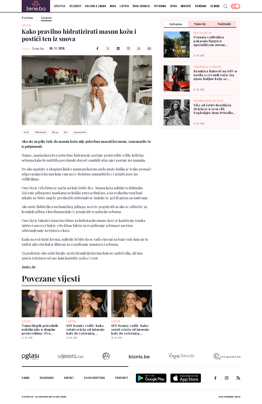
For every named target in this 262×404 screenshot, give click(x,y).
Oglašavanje (47, 378)
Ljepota (124, 6)
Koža (26, 132)
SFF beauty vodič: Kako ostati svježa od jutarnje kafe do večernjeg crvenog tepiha (85, 329)
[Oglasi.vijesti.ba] (30, 356)
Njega (55, 132)
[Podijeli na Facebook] (97, 48)
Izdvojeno (175, 24)
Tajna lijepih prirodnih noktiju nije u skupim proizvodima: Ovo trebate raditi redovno (40, 329)
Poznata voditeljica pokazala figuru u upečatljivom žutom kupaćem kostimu (209, 41)
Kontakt (69, 378)
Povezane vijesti (51, 278)
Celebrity (75, 6)
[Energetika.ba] (226, 356)
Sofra (173, 6)
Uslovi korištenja (94, 378)
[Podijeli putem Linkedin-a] (118, 48)
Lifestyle (60, 6)
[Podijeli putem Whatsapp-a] (139, 48)
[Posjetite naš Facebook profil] (215, 378)
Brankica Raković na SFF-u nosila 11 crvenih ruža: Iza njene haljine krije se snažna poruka (215, 75)
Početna (27, 18)
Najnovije (200, 24)
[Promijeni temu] (235, 6)
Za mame (215, 6)
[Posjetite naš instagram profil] (227, 378)
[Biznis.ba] (139, 356)
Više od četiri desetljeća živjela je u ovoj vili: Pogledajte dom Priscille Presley (213, 109)
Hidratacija (40, 132)
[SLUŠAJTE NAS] (106, 356)
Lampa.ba (237, 397)
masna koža (80, 132)
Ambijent (186, 6)
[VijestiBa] (70, 356)
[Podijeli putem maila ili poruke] (149, 48)
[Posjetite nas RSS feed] (238, 378)
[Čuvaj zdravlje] (181, 356)
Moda (113, 6)
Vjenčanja (200, 6)
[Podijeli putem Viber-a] (128, 48)
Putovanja (160, 6)
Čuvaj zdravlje (141, 6)
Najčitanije (224, 24)
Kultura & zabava (95, 6)
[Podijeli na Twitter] (108, 48)
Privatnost (121, 378)
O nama (26, 378)
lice (66, 132)
